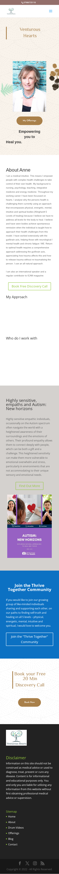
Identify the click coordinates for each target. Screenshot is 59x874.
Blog (10, 839)
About (11, 822)
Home (11, 816)
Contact (12, 844)
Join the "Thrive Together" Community (29, 639)
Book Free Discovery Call (30, 286)
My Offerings (29, 120)
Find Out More (29, 486)
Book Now (29, 702)
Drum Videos (16, 827)
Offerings (13, 833)
